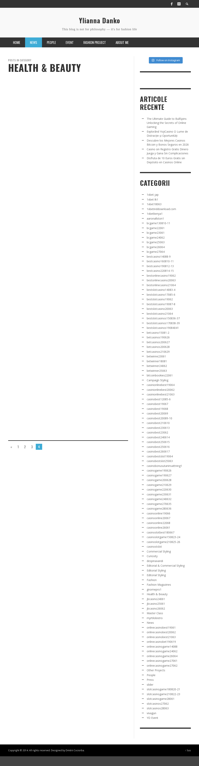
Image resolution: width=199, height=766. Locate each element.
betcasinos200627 (158, 342)
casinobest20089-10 (159, 418)
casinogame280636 (159, 508)
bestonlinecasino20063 (161, 280)
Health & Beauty (157, 594)
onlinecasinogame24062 (162, 651)
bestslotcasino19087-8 (161, 304)
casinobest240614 (158, 437)
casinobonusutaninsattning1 (164, 466)
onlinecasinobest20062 (161, 632)
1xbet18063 (154, 204)
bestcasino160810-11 (160, 261)
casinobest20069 (157, 413)
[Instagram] (179, 4)
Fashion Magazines (159, 584)
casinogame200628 (159, 480)
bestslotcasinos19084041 (163, 328)
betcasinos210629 (158, 351)
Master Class (155, 613)
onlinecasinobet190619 (161, 642)
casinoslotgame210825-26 (163, 542)
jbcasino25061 (156, 603)
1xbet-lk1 (152, 199)
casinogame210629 (159, 485)
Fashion (152, 580)
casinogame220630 (159, 489)
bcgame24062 (156, 237)
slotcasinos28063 (158, 708)
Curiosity (152, 556)
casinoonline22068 (158, 523)
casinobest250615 (158, 442)
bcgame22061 (156, 228)
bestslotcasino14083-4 (161, 290)
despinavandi (155, 561)
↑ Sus (188, 750)
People (151, 675)
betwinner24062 (157, 366)
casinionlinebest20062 (161, 390)
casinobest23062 (157, 432)
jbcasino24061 (156, 599)
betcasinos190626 (158, 337)
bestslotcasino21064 (160, 313)
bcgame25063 (156, 242)
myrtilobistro (155, 618)
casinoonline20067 (158, 518)
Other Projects (156, 670)
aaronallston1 (155, 218)
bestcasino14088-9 (159, 256)
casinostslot (154, 546)
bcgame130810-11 (158, 223)
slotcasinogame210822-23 (163, 694)
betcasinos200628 (158, 347)
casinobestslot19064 (160, 456)
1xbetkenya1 (155, 213)
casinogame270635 (159, 504)
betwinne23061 (156, 356)
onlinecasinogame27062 (162, 665)
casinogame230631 (159, 494)
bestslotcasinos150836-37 (163, 318)
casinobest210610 (158, 423)
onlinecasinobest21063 (161, 637)
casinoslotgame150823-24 (163, 537)
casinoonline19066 (158, 513)
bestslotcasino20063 (160, 309)
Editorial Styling (156, 570)
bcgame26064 (156, 247)
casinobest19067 (157, 404)
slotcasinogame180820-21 (163, 689)
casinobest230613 (158, 428)
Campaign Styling (157, 380)
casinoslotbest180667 (160, 532)
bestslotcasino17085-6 (161, 294)
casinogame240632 (159, 499)
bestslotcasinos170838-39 (163, 323)
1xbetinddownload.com (161, 209)
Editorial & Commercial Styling (166, 565)
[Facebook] (171, 4)
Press (150, 680)
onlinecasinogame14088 (162, 646)
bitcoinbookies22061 (160, 375)
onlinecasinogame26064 (162, 656)
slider (150, 684)
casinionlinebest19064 (161, 385)
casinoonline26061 (158, 527)
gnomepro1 (154, 589)
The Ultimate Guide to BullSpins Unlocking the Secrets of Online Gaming (167, 123)
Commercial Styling (159, 551)
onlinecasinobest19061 (161, 627)
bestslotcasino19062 (160, 299)
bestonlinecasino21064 (161, 285)
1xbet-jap (153, 194)
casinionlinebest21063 (161, 394)
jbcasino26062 (156, 608)
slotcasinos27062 (158, 703)
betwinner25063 (157, 371)
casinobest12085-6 (159, 399)
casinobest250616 (158, 447)
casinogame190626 (159, 470)
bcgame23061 (156, 232)
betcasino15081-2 (158, 332)
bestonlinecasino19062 (161, 275)
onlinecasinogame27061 (162, 661)
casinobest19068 (157, 409)
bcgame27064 (156, 252)
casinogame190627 (159, 475)
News (150, 622)
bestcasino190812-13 (160, 266)
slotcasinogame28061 (161, 699)
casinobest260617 (158, 451)
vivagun (151, 713)
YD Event (152, 718)
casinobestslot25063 (160, 461)
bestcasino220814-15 (160, 271)
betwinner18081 (157, 361)
